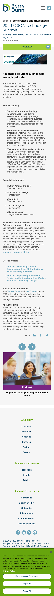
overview (27, 46)
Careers (26, 452)
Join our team (26, 513)
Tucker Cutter (14, 291)
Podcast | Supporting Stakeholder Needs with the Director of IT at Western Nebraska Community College (26, 278)
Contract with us (26, 518)
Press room (26, 470)
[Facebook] (18, 532)
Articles (26, 480)
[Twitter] (30, 532)
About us (26, 437)
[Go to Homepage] (14, 8)
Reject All (27, 584)
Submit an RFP (26, 503)
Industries (26, 431)
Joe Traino (30, 291)
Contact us (26, 498)
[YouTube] (35, 532)
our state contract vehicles (16, 252)
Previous (22, 346)
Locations (26, 426)
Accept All (27, 591)
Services (26, 442)
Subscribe (26, 508)
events (7, 20)
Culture (26, 447)
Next (32, 346)
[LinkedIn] (24, 532)
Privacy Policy (9, 571)
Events (26, 475)
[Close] (51, 552)
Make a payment (26, 524)
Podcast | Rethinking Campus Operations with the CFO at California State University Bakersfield (25, 269)
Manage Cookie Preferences (26, 576)
